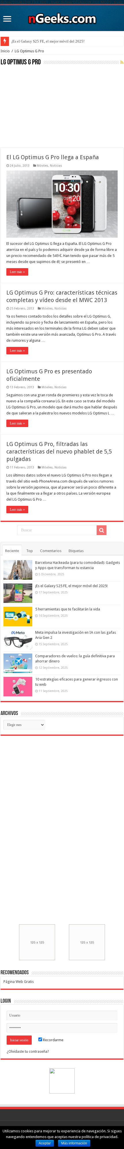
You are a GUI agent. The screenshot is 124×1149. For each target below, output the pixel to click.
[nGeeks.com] (62, 17)
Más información (74, 1143)
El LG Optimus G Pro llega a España (52, 157)
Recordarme (52, 1040)
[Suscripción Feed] (121, 62)
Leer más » (17, 272)
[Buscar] (101, 530)
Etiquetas (76, 551)
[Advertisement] (44, 106)
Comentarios (50, 551)
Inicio (5, 51)
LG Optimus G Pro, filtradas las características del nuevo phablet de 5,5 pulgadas (59, 451)
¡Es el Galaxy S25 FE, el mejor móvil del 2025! (47, 41)
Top (29, 551)
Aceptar (45, 1143)
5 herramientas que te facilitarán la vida (67, 609)
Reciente (12, 551)
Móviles (42, 166)
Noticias (56, 166)
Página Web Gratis (18, 981)
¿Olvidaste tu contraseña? (28, 1051)
